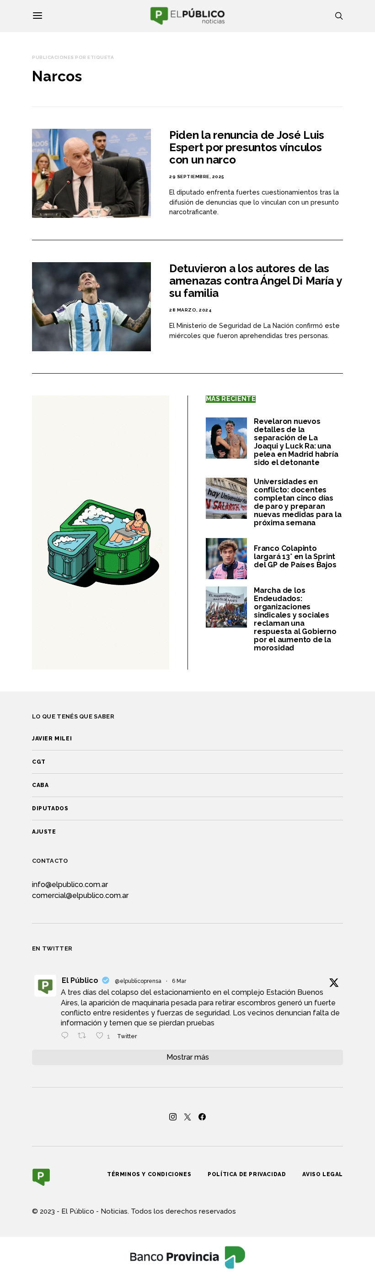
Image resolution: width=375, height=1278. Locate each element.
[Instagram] (172, 1116)
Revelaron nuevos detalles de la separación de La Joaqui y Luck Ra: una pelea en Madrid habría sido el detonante (296, 442)
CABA (40, 785)
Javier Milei (52, 738)
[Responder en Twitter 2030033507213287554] (67, 1036)
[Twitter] (187, 1116)
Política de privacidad (247, 1174)
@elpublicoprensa (138, 981)
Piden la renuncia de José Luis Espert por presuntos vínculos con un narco (246, 147)
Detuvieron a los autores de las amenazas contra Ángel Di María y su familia (255, 281)
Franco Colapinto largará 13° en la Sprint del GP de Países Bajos (295, 556)
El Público (80, 980)
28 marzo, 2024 (190, 309)
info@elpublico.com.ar (70, 884)
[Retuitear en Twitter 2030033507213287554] (84, 1036)
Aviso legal (322, 1174)
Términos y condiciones (149, 1174)
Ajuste (44, 832)
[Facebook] (202, 1116)
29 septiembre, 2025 (197, 176)
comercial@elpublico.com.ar (80, 895)
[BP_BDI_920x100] (187, 1256)
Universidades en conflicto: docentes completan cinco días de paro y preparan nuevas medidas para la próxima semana (298, 502)
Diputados (50, 808)
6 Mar (179, 981)
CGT (39, 762)
